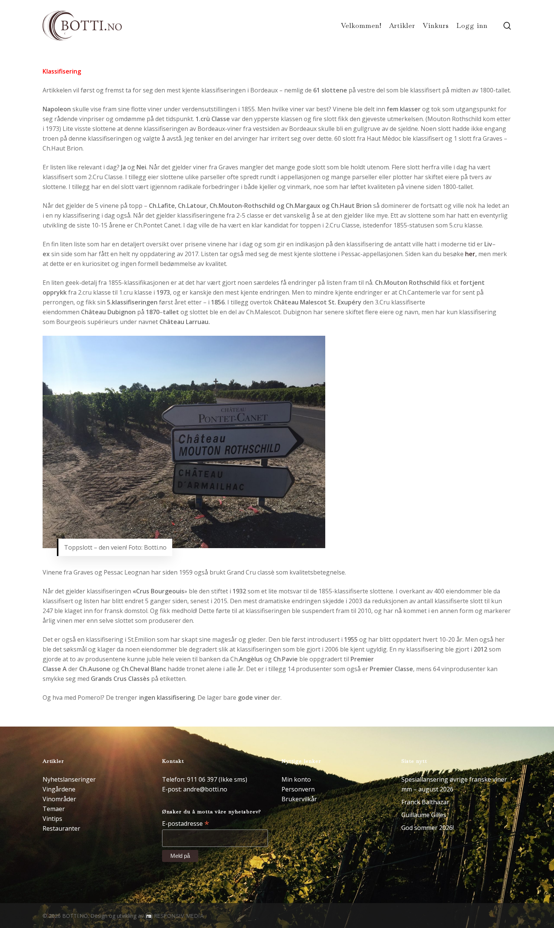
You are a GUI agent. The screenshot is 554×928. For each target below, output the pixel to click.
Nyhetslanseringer (69, 779)
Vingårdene (59, 789)
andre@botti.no (205, 789)
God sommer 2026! (427, 828)
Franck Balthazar (425, 802)
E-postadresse (185, 823)
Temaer (54, 809)
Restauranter (61, 828)
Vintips (52, 818)
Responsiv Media (179, 916)
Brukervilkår (299, 799)
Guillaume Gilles (423, 815)
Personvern (298, 789)
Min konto (296, 779)
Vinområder (59, 799)
